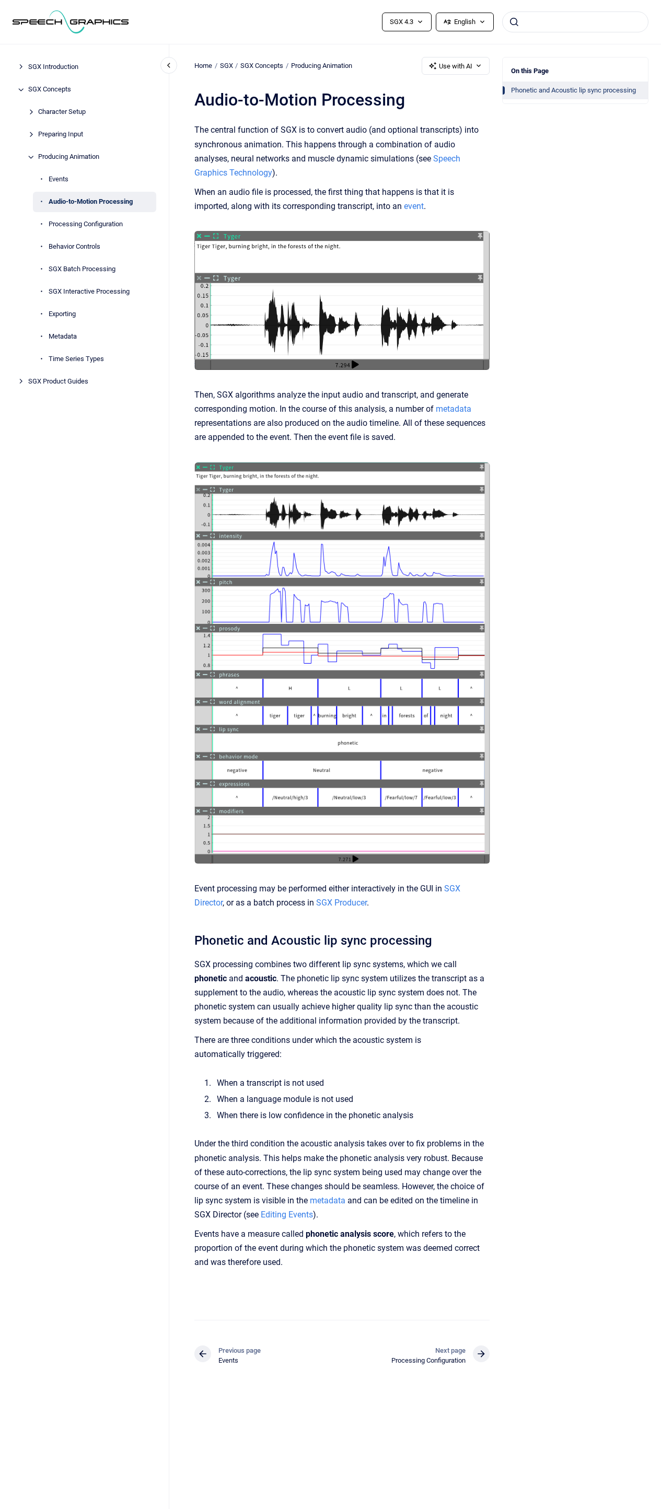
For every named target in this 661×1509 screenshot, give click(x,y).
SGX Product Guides (58, 382)
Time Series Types (76, 359)
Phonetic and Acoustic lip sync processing (573, 90)
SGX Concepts (49, 90)
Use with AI (455, 66)
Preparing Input (60, 134)
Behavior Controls (74, 247)
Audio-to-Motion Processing (91, 202)
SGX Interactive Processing (89, 292)
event (414, 206)
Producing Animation (68, 157)
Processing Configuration (86, 224)
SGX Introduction (53, 67)
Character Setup (62, 112)
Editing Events (287, 1215)
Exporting (62, 314)
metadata (453, 409)
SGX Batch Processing (82, 269)
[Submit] (514, 22)
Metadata (63, 337)
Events (58, 179)
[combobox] (575, 22)
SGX (226, 65)
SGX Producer (341, 903)
